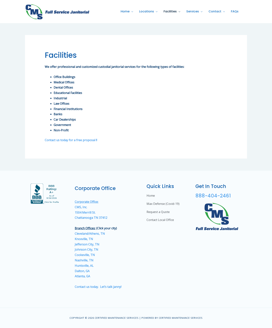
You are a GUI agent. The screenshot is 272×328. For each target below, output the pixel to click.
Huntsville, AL (84, 266)
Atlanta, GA (82, 276)
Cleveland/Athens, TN (90, 234)
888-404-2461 (213, 195)
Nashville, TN (84, 260)
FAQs (235, 11)
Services (192, 11)
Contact (215, 11)
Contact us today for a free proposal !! (71, 140)
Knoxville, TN (84, 239)
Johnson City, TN (86, 249)
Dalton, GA (82, 271)
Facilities (170, 11)
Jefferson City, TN (87, 244)
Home (125, 11)
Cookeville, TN (85, 255)
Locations (146, 11)
